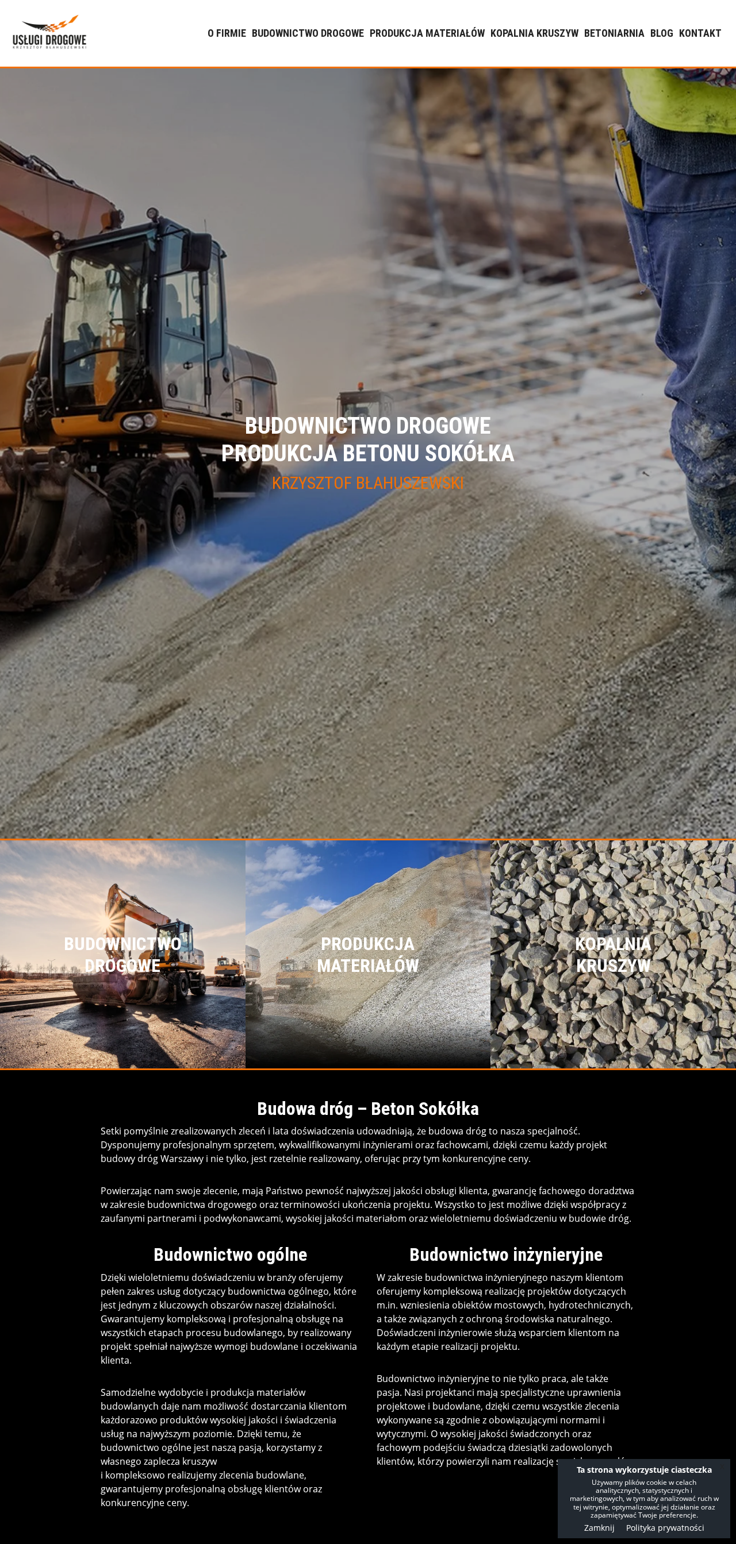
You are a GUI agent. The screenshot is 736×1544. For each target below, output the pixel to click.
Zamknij (599, 1527)
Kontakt (700, 33)
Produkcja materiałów (427, 33)
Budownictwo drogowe (308, 33)
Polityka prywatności (665, 1527)
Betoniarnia (614, 33)
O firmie (227, 33)
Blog (661, 33)
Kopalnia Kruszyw (534, 33)
